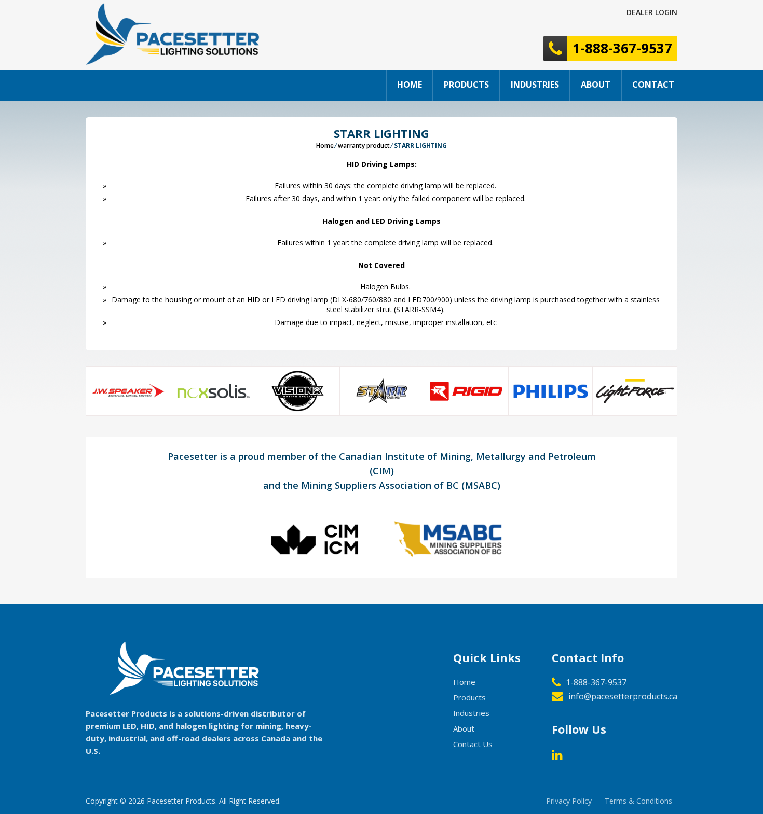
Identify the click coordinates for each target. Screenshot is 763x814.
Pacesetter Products (181, 801)
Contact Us (473, 744)
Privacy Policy (569, 801)
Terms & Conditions (638, 801)
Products (466, 84)
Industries (535, 84)
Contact (653, 84)
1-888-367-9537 (596, 682)
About (595, 84)
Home (409, 84)
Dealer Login (651, 12)
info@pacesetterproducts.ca (622, 696)
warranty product (364, 145)
